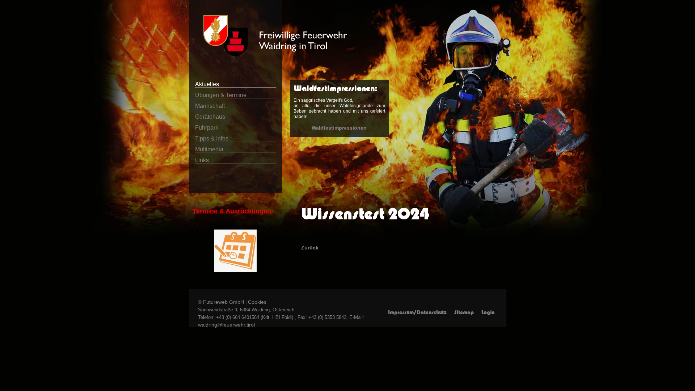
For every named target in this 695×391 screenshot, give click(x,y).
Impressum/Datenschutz (417, 312)
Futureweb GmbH (223, 302)
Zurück (310, 248)
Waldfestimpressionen (339, 128)
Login (487, 312)
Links (202, 160)
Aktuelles (207, 84)
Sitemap (464, 312)
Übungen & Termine (221, 95)
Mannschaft (210, 106)
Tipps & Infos (211, 138)
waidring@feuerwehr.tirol (226, 325)
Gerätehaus (210, 117)
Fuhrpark (206, 128)
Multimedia (209, 149)
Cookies (257, 302)
